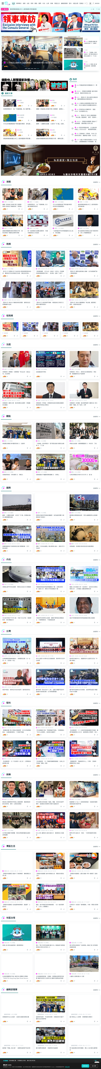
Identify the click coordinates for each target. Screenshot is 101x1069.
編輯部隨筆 (64, 3)
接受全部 (85, 1066)
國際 (40, 3)
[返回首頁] (7, 3)
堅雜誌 (81, 3)
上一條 (92, 9)
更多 (96, 1060)
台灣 (47, 3)
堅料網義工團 (12, 1060)
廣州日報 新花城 (31, 1060)
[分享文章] (59, 66)
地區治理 (75, 3)
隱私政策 (67, 1067)
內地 (43, 3)
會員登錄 (97, 3)
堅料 (70, 3)
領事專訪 (18, 3)
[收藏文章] (56, 66)
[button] (7, 66)
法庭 (28, 3)
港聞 (24, 3)
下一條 (98, 9)
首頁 (13, 3)
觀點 (36, 3)
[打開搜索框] (86, 3)
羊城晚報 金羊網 (21, 1060)
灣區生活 (57, 3)
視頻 (32, 3)
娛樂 (51, 3)
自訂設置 (94, 1066)
